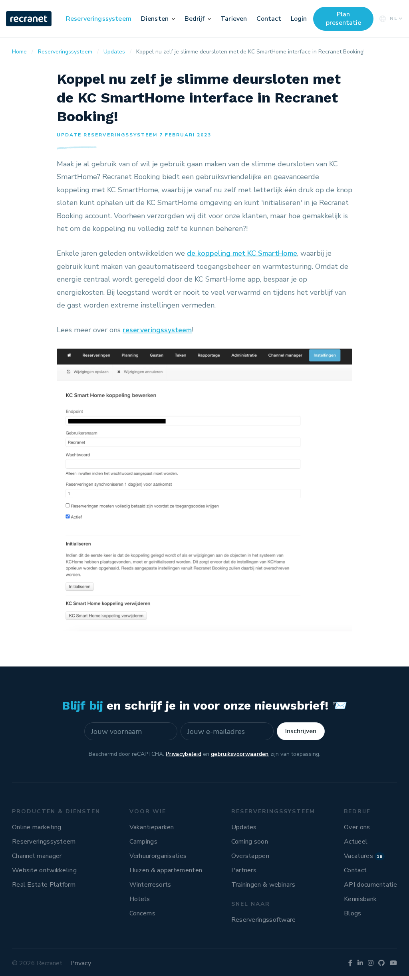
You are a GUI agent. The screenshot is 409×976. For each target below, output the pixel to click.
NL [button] (394, 18)
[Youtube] (393, 963)
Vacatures (363, 856)
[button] (173, 19)
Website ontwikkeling (44, 870)
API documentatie (370, 884)
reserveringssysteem (157, 330)
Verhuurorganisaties (158, 856)
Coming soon (249, 841)
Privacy (80, 963)
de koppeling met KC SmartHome (242, 253)
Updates (244, 827)
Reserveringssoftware (263, 919)
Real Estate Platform (43, 884)
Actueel (355, 841)
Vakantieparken (151, 827)
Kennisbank (360, 899)
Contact (268, 18)
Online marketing (37, 827)
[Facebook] (350, 963)
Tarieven (233, 18)
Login (299, 18)
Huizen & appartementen (166, 870)
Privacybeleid (183, 754)
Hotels (139, 899)
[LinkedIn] (360, 963)
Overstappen (250, 856)
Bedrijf (195, 18)
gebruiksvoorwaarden (240, 754)
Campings (143, 841)
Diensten (155, 18)
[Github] (381, 963)
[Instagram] (370, 963)
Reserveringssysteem (98, 18)
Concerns (142, 913)
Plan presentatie (343, 18)
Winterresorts (150, 884)
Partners (243, 870)
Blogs (352, 913)
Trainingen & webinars (263, 884)
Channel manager (37, 856)
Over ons (357, 827)
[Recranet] (29, 18)
